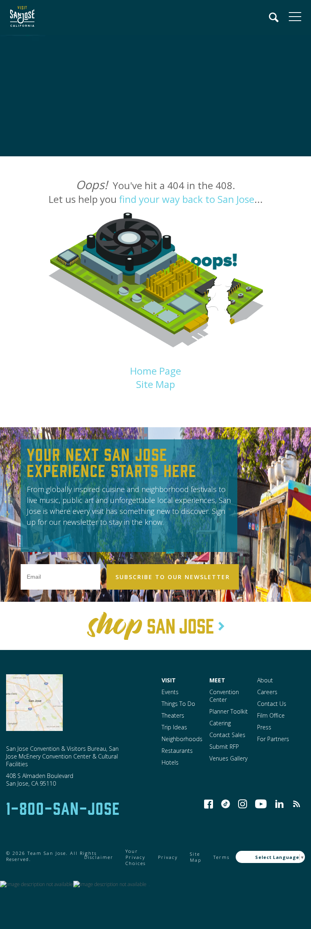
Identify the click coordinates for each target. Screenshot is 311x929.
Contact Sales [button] (227, 735)
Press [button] (264, 727)
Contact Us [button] (271, 703)
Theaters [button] (173, 715)
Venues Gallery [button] (228, 758)
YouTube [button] (261, 803)
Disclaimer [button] (98, 857)
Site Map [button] (155, 384)
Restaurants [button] (177, 750)
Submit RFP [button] (224, 746)
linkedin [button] (279, 803)
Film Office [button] (271, 715)
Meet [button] (217, 680)
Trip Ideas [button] (174, 727)
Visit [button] (169, 680)
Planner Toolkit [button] (228, 711)
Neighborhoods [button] (182, 739)
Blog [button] (296, 803)
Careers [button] (267, 692)
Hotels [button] (170, 762)
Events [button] (170, 692)
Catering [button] (220, 723)
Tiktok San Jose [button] (225, 803)
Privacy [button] (168, 857)
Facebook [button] (208, 803)
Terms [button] (221, 857)
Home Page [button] (155, 370)
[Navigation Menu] (274, 17)
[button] (20, 17)
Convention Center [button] (224, 695)
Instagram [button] (242, 803)
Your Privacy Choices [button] (136, 857)
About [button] (265, 680)
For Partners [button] (273, 739)
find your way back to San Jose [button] (186, 199)
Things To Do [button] (178, 703)
